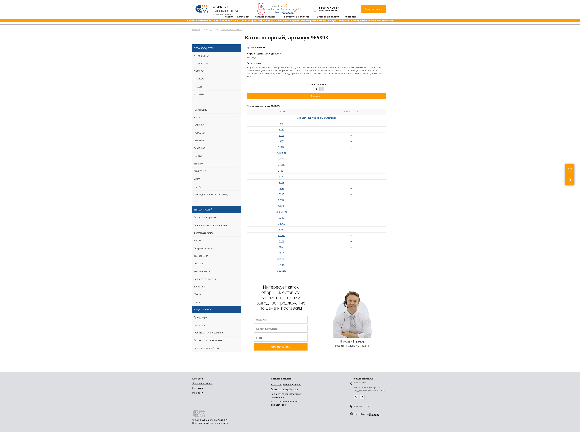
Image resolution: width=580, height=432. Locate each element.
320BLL (282, 205)
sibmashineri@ (280, 11)
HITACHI (198, 86)
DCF (196, 202)
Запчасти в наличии (205, 278)
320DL (281, 235)
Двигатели (200, 286)
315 (282, 123)
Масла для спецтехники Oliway (211, 194)
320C (281, 217)
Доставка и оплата (202, 383)
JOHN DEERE (200, 109)
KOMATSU (199, 132)
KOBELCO (199, 125)
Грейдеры (199, 324)
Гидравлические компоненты (210, 224)
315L (281, 135)
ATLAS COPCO (201, 55)
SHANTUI (198, 163)
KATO (197, 117)
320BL (281, 200)
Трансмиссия (201, 255)
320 (282, 188)
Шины (197, 301)
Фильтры (199, 263)
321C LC (281, 258)
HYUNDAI (199, 94)
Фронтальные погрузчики (208, 332)
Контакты (197, 387)
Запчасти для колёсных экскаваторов (284, 403)
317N (281, 158)
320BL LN (281, 211)
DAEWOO (199, 71)
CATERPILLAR (201, 63)
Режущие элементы (205, 248)
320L (281, 241)
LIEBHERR (199, 140)
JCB (195, 102)
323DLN (281, 270)
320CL (281, 223)
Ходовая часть (202, 271)
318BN (281, 170)
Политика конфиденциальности (210, 422)
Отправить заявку (280, 346)
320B (281, 194)
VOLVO (197, 178)
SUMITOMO (200, 171)
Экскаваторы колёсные (206, 347)
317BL (281, 147)
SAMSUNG (199, 148)
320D (281, 229)
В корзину (316, 96)
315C (281, 129)
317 (282, 141)
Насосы (198, 240)
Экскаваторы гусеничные (208, 340)
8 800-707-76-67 (363, 406)
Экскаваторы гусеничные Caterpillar (316, 117)
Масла (197, 294)
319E (281, 182)
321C (281, 253)
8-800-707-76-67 (329, 7)
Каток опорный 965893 (231, 29)
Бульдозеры (200, 317)
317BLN (281, 153)
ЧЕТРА (197, 186)
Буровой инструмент (205, 217)
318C (281, 176)
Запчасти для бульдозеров (286, 384)
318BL (281, 164)
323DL (281, 264)
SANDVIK (198, 155)
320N (281, 247)
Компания (197, 378)
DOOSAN (199, 78)
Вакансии (197, 392)
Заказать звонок (373, 9)
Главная (196, 29)
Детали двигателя (204, 232)
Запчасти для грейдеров (284, 389)
